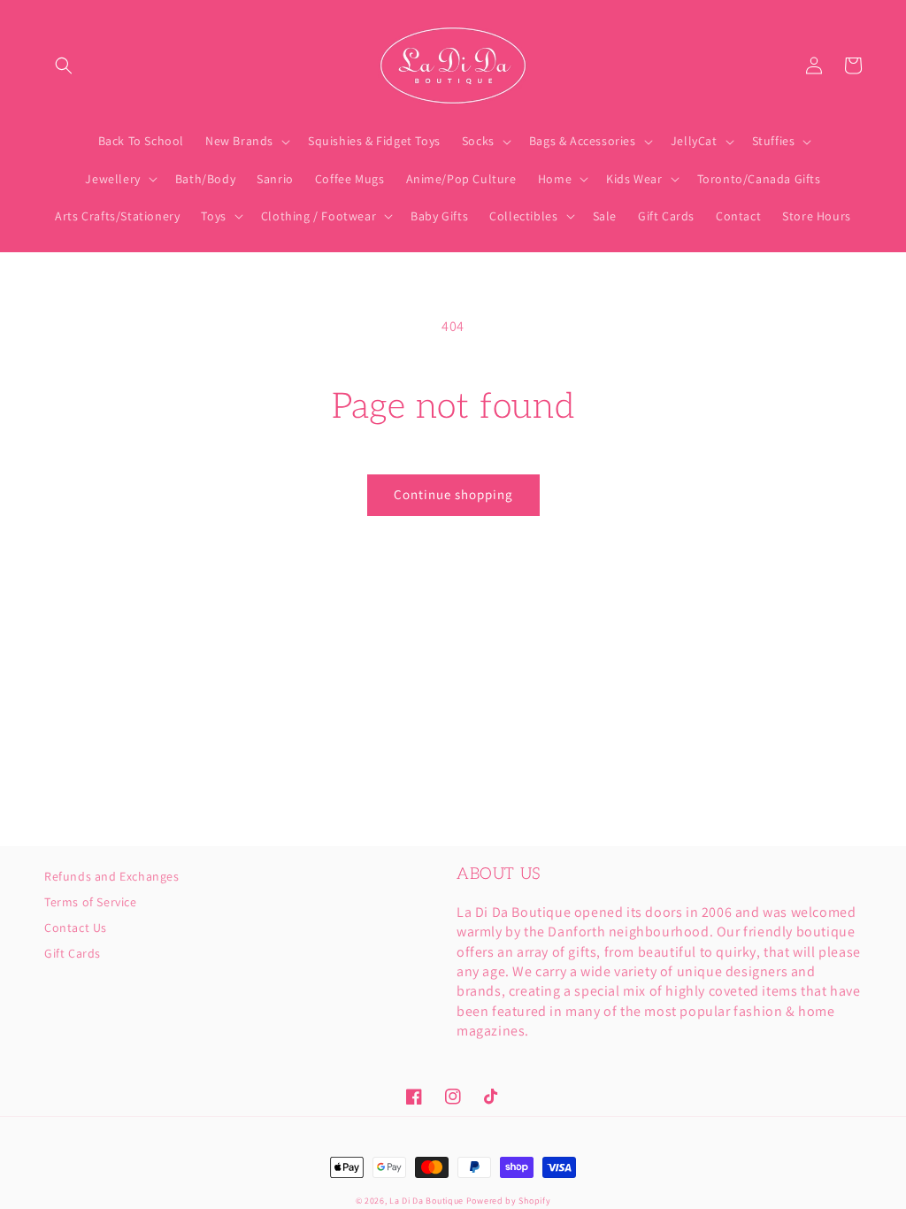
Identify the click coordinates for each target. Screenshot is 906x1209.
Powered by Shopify (508, 1200)
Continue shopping (453, 494)
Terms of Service (90, 902)
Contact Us (75, 928)
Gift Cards (72, 953)
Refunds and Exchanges (112, 877)
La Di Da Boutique (426, 1200)
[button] (63, 65)
